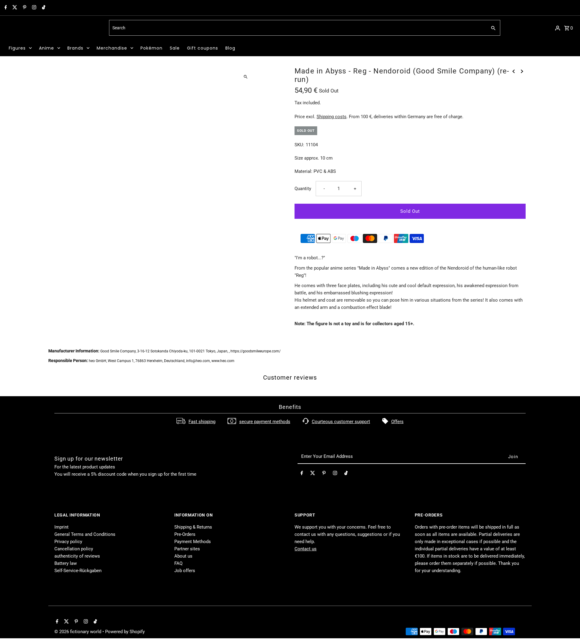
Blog (230, 48)
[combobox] (297, 27)
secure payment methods (264, 421)
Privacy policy (68, 541)
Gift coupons (202, 48)
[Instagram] (33, 8)
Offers (397, 421)
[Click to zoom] (245, 76)
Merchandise (112, 48)
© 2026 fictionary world (78, 631)
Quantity (303, 188)
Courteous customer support (341, 421)
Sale (175, 48)
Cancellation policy (73, 549)
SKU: (299, 144)
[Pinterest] (23, 8)
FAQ (178, 563)
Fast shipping (201, 421)
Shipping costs (331, 116)
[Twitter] (14, 8)
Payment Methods (192, 541)
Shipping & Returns (193, 527)
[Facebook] (5, 8)
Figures (17, 48)
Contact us (306, 549)
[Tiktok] (42, 8)
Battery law (65, 563)
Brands (75, 48)
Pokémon (151, 48)
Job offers (184, 570)
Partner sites (187, 549)
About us (183, 556)
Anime (46, 48)
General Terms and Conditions (84, 534)
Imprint (61, 527)
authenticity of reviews (77, 556)
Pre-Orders (184, 534)
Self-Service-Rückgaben (78, 570)
